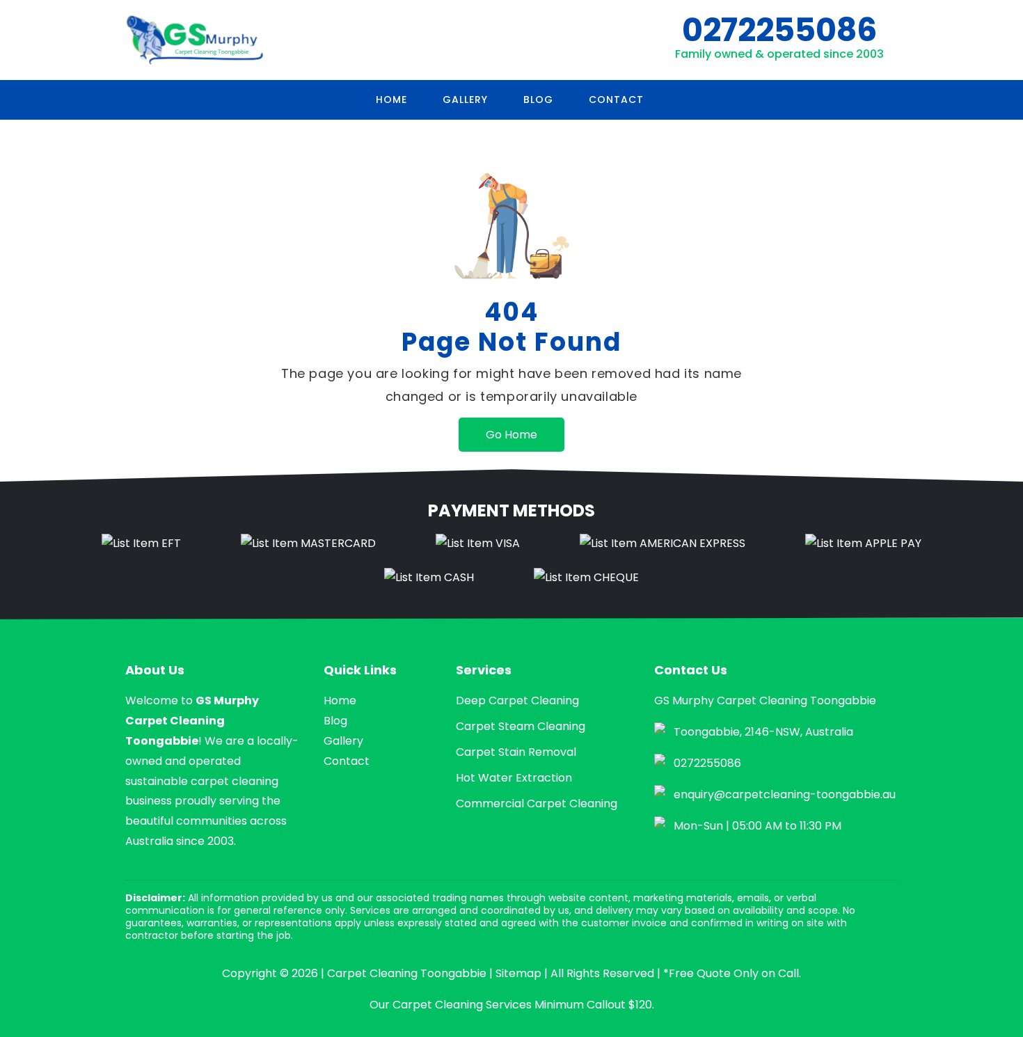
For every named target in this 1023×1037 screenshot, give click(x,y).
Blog (538, 99)
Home (391, 99)
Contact (616, 99)
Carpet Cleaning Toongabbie (406, 973)
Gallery (465, 99)
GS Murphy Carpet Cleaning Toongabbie (192, 720)
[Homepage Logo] (194, 40)
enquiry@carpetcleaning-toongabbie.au (785, 794)
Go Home (511, 435)
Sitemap (518, 973)
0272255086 (779, 30)
